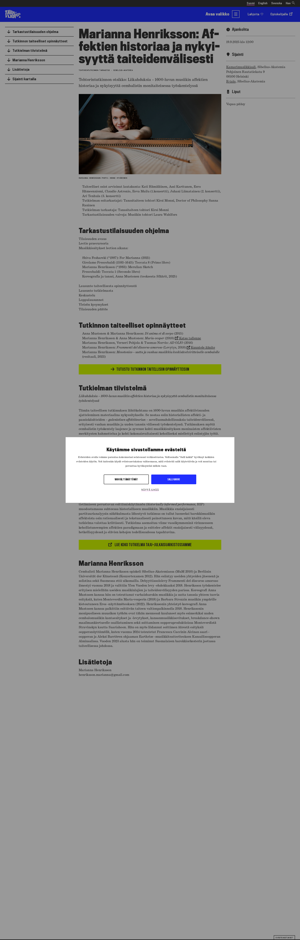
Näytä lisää (150, 490)
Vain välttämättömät (126, 479)
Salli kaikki (174, 479)
